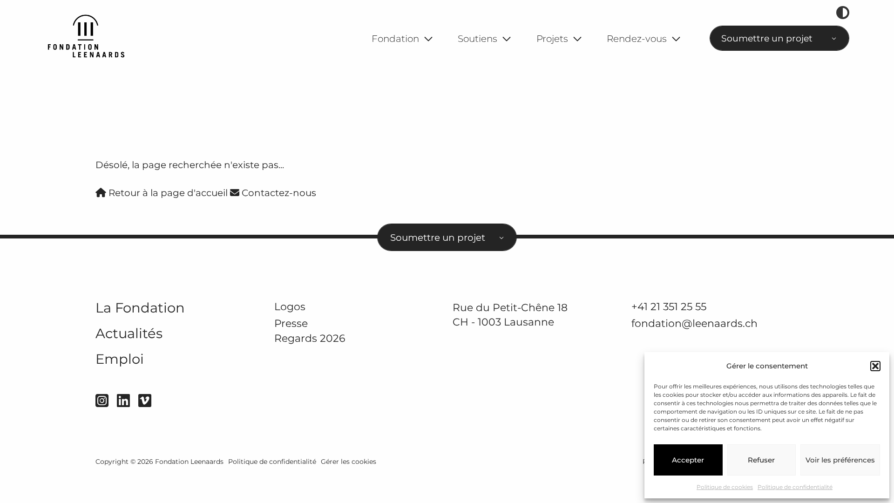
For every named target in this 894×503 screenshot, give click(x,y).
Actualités (129, 333)
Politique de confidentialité (795, 486)
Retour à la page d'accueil (167, 192)
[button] (875, 366)
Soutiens (477, 38)
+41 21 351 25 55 (668, 306)
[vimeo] (144, 401)
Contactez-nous (277, 192)
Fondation (395, 38)
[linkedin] (123, 401)
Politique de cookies (725, 486)
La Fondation (140, 307)
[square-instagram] (101, 401)
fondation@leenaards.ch (694, 323)
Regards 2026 (309, 338)
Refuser (761, 459)
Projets (552, 38)
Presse (291, 323)
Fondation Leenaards (189, 461)
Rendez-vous (637, 38)
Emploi (119, 359)
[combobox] (779, 38)
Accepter (688, 459)
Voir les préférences (840, 459)
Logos (289, 306)
